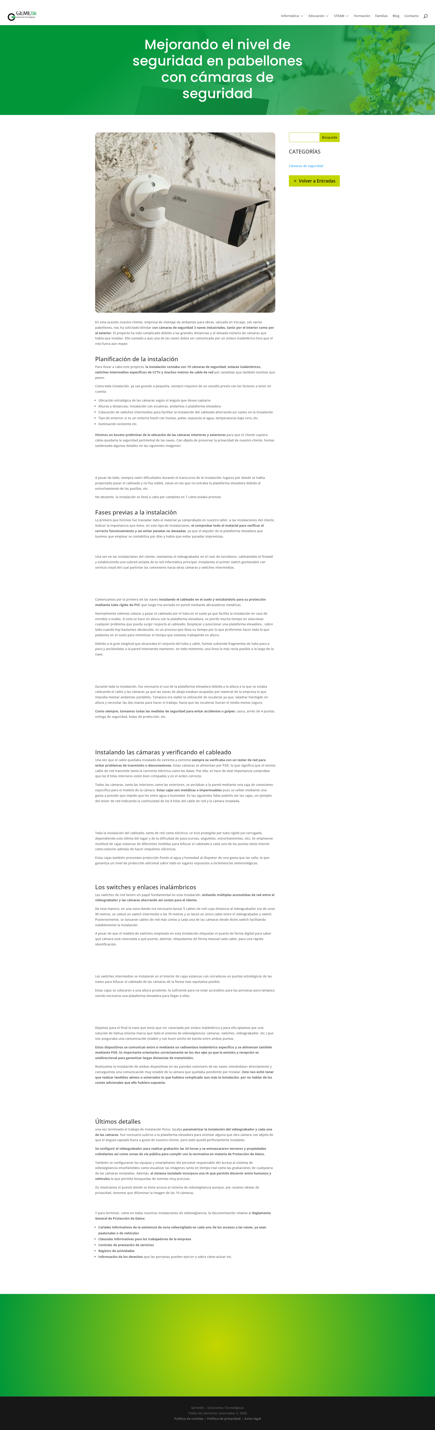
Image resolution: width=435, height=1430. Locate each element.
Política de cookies (188, 1418)
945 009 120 (20, 6)
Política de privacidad (224, 1418)
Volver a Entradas (317, 181)
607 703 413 (39, 6)
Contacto (411, 16)
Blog (396, 16)
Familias (381, 16)
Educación (316, 16)
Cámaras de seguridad (306, 166)
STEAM (339, 16)
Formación (362, 16)
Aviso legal (252, 1418)
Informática (290, 16)
